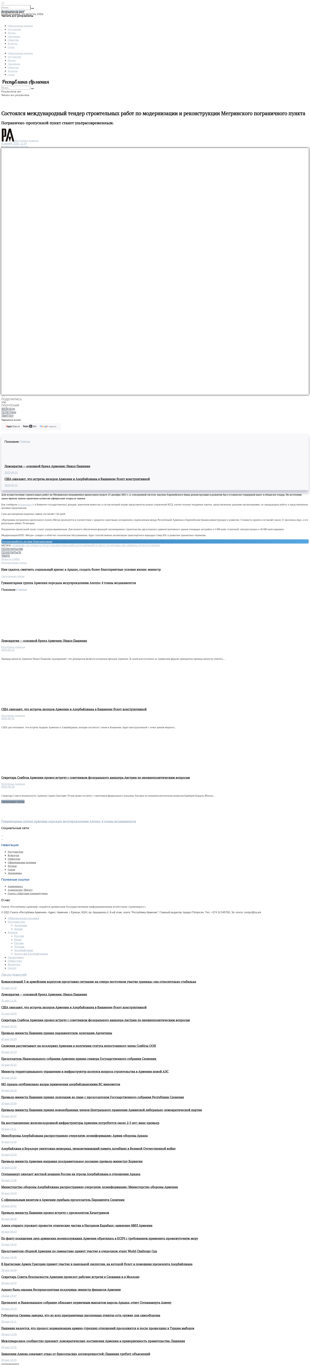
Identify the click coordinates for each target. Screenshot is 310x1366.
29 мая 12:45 (9, 1360)
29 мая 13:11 (8, 1321)
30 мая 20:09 (9, 1103)
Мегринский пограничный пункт (80, 545)
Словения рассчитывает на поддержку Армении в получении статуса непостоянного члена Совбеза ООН (78, 1046)
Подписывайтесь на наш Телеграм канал (27, 541)
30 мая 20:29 (9, 1039)
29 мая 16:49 (9, 1270)
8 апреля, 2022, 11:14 (14, 143)
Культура (13, 43)
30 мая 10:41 (9, 1206)
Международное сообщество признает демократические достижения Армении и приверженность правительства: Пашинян (93, 1341)
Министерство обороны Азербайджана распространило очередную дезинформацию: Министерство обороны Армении (89, 1187)
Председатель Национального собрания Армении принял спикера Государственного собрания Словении (78, 1059)
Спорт (11, 47)
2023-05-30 (8, 786)
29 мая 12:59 (9, 1334)
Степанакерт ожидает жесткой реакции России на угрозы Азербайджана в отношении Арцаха (70, 1174)
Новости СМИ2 (10, 559)
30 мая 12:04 (9, 1142)
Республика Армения (26, 140)
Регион (12, 32)
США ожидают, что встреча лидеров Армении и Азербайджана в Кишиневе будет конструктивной (77, 479)
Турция (19, 946)
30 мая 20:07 (9, 1116)
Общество (13, 40)
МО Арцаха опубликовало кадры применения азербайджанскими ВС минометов (60, 1084)
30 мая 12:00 (9, 1167)
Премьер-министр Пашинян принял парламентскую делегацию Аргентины (56, 1033)
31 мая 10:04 (9, 1013)
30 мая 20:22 (9, 1065)
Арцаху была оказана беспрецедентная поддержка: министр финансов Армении (61, 1290)
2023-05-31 (11, 472)
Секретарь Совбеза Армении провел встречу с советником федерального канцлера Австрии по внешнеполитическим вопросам (95, 777)
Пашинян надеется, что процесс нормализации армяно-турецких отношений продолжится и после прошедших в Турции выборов (97, 1328)
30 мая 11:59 (8, 1180)
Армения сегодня (24, 545)
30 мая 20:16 (9, 1090)
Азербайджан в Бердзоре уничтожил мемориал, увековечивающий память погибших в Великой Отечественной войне (88, 1148)
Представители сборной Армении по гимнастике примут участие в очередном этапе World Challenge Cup (79, 1251)
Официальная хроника (20, 25)
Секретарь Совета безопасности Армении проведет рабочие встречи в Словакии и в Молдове (70, 1277)
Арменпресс (26, 504)
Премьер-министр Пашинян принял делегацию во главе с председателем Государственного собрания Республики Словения (92, 1097)
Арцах (18, 929)
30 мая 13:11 (8, 1129)
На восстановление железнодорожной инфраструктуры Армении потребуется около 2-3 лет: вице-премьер (80, 1123)
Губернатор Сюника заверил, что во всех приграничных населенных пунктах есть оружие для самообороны (80, 1315)
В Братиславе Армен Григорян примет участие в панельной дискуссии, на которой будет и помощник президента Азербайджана (96, 1264)
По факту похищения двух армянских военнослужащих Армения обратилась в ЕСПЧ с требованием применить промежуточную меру (99, 1238)
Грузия (19, 943)
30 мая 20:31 (9, 1026)
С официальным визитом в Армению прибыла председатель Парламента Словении (62, 1200)
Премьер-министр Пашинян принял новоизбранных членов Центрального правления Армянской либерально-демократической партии (101, 1110)
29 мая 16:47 (9, 1283)
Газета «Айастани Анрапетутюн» (28, 893)
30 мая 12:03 (9, 1154)
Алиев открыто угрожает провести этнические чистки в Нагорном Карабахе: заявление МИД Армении (76, 1225)
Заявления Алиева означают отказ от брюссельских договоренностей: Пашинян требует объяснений (75, 1354)
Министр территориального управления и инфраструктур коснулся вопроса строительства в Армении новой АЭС (85, 1071)
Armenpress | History (20, 890)
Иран (17, 939)
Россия (19, 936)
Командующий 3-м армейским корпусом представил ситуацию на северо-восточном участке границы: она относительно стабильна (98, 982)
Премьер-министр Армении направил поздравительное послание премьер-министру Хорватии (72, 1161)
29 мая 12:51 (9, 1347)
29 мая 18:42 (9, 1244)
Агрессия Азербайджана (31, 954)
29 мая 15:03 (9, 1309)
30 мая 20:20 (9, 1077)
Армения (20, 925)
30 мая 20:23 (9, 1052)
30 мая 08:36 (9, 1219)
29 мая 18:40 (9, 1257)
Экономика (14, 36)
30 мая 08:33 (9, 1231)
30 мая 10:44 (9, 1193)
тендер (155, 545)
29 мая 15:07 (9, 1296)
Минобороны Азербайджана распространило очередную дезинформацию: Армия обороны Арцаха (74, 1136)
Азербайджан (23, 950)
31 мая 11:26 (8, 1000)
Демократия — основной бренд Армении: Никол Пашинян (47, 466)
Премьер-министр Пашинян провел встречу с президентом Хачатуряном (55, 1213)
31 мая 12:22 (9, 988)
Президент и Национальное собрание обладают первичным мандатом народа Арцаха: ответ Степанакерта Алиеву (86, 1302)
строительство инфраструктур (127, 545)
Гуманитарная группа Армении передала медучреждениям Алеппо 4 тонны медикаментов (68, 821)
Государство (14, 29)
